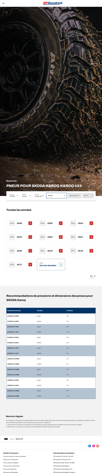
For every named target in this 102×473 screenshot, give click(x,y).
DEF (91, 276)
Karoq (12, 439)
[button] (17, 195)
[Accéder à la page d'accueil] (53, 3)
